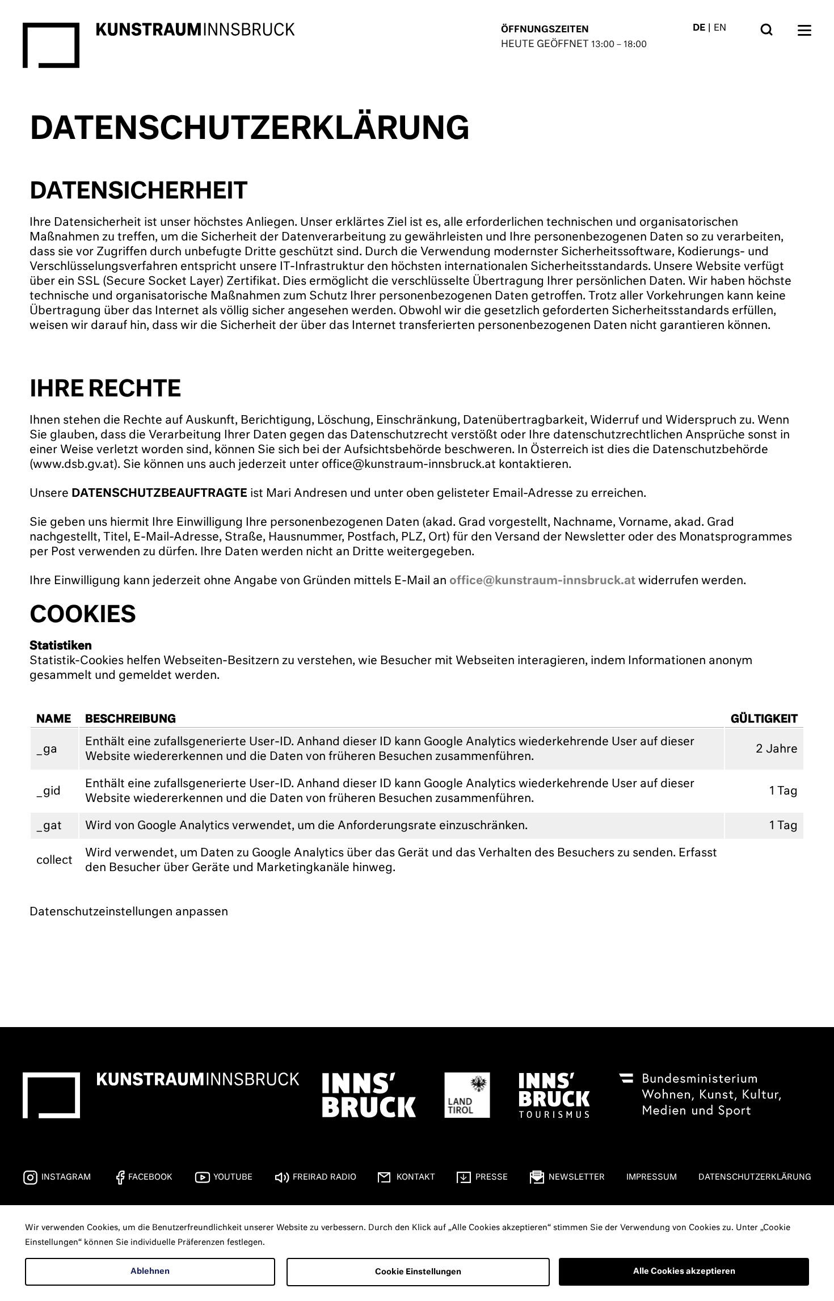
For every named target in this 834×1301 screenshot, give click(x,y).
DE (699, 28)
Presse (491, 1177)
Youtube (232, 1177)
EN (720, 28)
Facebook (150, 1177)
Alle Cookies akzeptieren (684, 1271)
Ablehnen (150, 1271)
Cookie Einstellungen (418, 1272)
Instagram (66, 1177)
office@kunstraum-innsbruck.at (542, 580)
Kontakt (416, 1177)
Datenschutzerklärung (754, 1177)
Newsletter (577, 1177)
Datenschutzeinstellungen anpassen (129, 912)
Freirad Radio (324, 1177)
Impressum (651, 1177)
